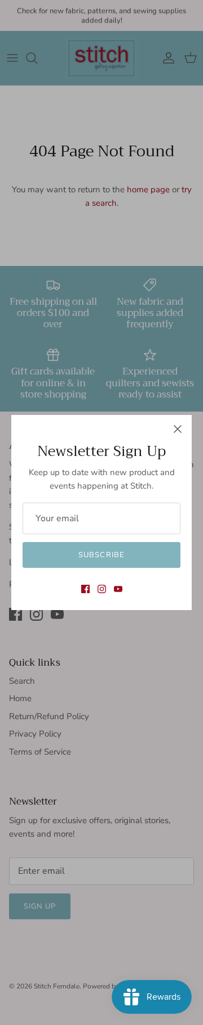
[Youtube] (118, 589)
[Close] (177, 429)
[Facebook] (85, 589)
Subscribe (101, 555)
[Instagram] (102, 589)
